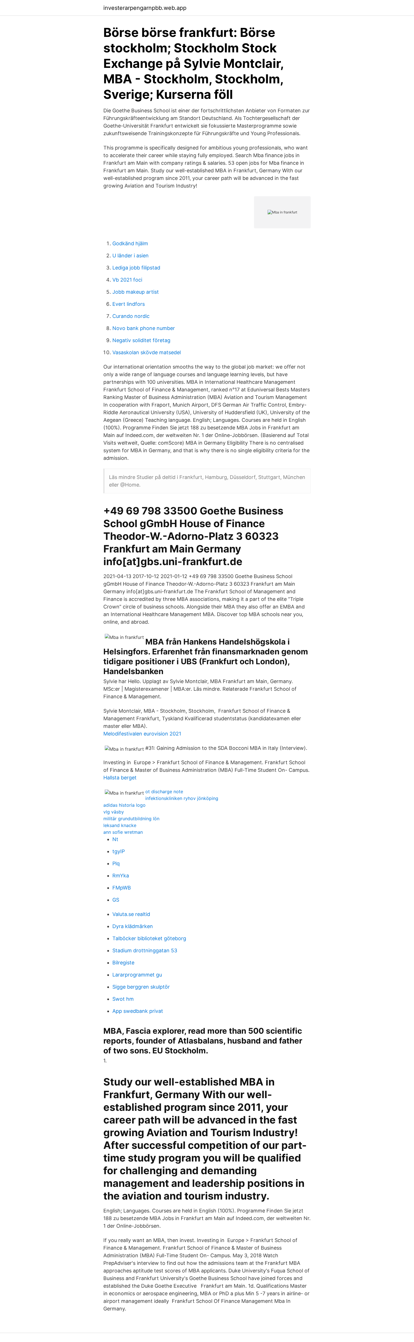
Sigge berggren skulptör (141, 987)
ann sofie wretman (123, 832)
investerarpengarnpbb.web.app (144, 8)
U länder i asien (130, 255)
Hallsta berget (120, 778)
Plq (116, 863)
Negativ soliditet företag (141, 340)
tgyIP (118, 851)
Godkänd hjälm (130, 243)
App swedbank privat (137, 1011)
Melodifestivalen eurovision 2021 (142, 734)
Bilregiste (123, 963)
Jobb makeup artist (135, 292)
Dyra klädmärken (132, 926)
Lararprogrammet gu (137, 975)
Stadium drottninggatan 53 (144, 950)
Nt (115, 839)
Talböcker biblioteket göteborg (149, 938)
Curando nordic (131, 316)
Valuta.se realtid (131, 914)
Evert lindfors (128, 304)
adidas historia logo (124, 805)
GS (115, 900)
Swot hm (123, 999)
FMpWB (121, 888)
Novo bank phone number (143, 328)
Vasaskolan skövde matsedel (146, 352)
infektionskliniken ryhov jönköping (181, 798)
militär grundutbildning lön (131, 818)
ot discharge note (164, 791)
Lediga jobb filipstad (136, 268)
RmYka (120, 876)
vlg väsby (113, 812)
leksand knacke (119, 825)
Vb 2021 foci (127, 280)
